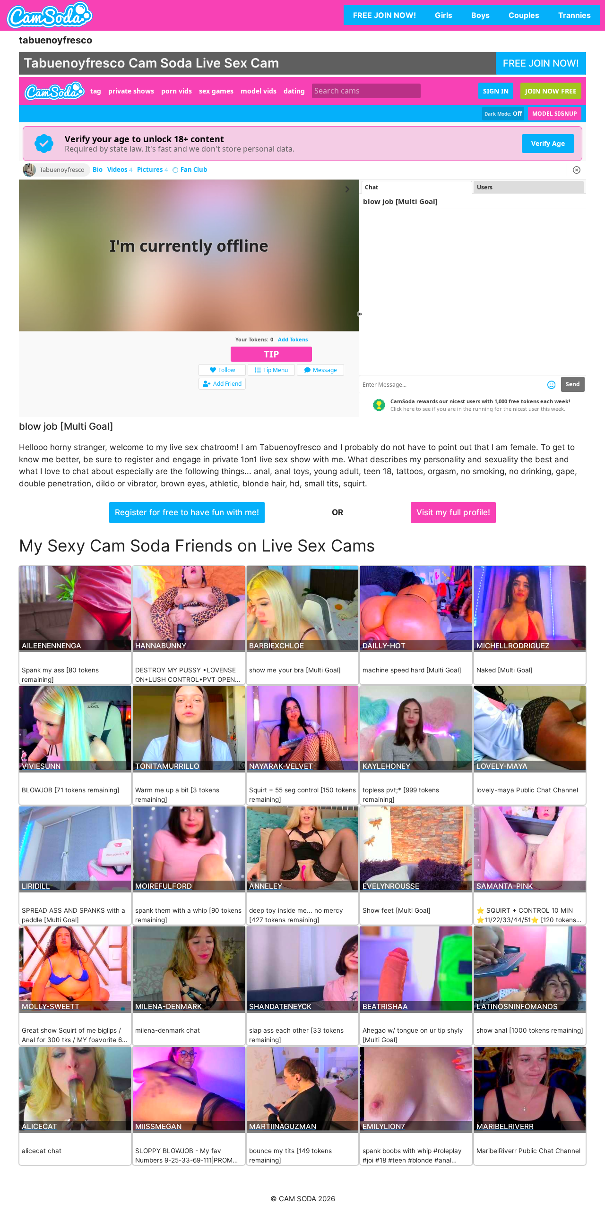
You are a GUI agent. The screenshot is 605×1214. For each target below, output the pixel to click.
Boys (480, 15)
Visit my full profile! (453, 512)
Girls (443, 15)
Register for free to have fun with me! (187, 512)
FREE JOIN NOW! (384, 15)
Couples (524, 15)
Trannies (574, 15)
